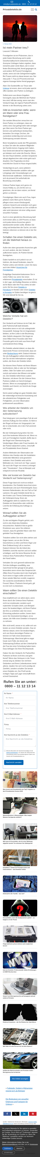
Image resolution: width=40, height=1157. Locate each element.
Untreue (6, 88)
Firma (6, 724)
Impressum (34, 1144)
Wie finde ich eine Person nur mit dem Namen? (17, 1046)
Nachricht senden (14, 762)
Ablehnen (19, 1148)
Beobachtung (12, 353)
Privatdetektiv (17, 279)
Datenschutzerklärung (10, 1144)
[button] (7, 1114)
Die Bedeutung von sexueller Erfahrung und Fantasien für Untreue (17, 1101)
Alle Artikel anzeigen (20, 1079)
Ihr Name (7, 693)
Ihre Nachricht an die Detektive (16, 735)
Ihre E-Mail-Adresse (12, 714)
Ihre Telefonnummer (12, 704)
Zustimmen (7, 1148)
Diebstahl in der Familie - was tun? (13, 893)
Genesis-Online (32, 1121)
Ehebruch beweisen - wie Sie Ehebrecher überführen (19, 1022)
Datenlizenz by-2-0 (8, 1123)
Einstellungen (8, 1152)
